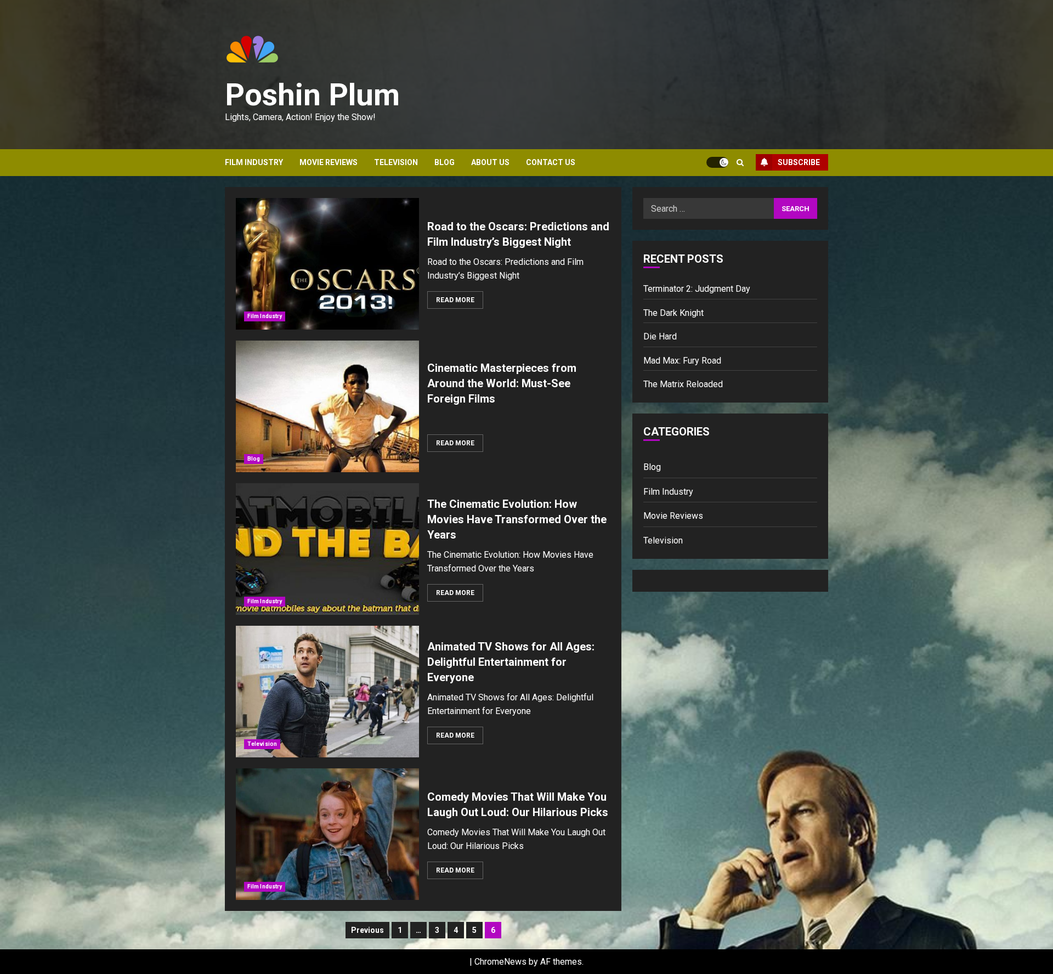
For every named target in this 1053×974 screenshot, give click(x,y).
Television (396, 162)
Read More (455, 300)
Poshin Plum (312, 95)
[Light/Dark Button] (717, 162)
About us (490, 162)
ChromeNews (500, 961)
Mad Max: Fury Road (682, 360)
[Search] (740, 162)
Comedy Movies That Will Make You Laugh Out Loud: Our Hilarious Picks (327, 834)
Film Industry (254, 162)
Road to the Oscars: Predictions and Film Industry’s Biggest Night (327, 264)
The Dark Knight (673, 312)
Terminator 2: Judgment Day (696, 289)
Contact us (550, 162)
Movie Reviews (328, 162)
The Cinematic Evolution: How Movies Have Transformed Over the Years (327, 549)
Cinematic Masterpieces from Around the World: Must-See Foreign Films (327, 406)
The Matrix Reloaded (683, 384)
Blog (444, 162)
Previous (367, 930)
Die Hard (660, 336)
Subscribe (799, 162)
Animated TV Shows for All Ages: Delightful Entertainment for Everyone (327, 691)
